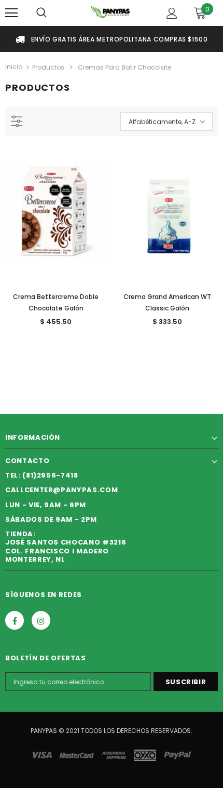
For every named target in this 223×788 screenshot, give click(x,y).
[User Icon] (171, 13)
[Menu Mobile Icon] (11, 13)
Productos (48, 67)
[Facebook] (14, 620)
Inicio (13, 66)
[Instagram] (41, 620)
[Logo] (110, 12)
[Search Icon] (41, 13)
